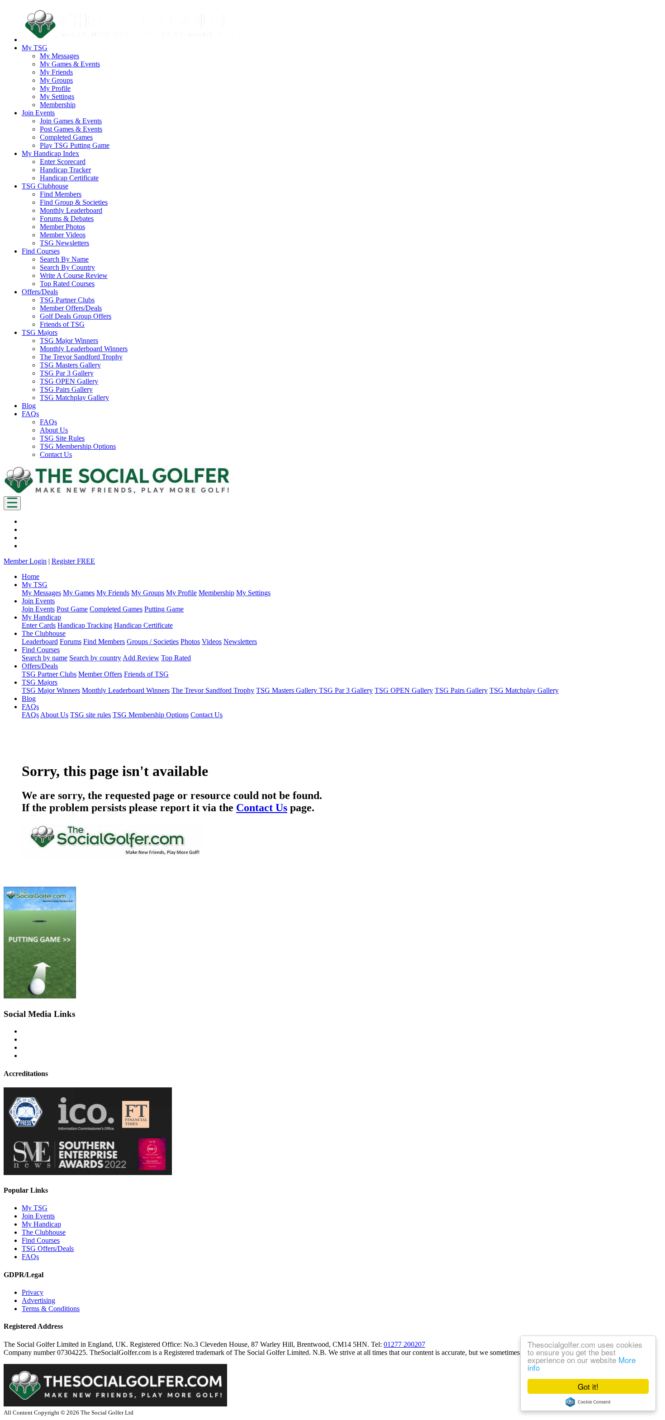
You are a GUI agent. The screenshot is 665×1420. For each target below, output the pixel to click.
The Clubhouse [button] (44, 633)
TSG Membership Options (78, 446)
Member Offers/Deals (71, 308)
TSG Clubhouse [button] (45, 186)
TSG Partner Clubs (67, 300)
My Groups (56, 80)
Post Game (72, 609)
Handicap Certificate (69, 178)
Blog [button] (29, 405)
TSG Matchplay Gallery (74, 397)
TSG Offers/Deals (48, 1248)
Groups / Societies (153, 641)
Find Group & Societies (74, 202)
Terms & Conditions (51, 1308)
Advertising (38, 1300)
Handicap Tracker (65, 170)
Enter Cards (39, 625)
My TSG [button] (35, 48)
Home (30, 576)
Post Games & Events (71, 129)
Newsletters (240, 641)
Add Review (141, 658)
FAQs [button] (30, 414)
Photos (190, 641)
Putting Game (164, 609)
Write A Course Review (74, 275)
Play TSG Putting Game (74, 145)
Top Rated (176, 658)
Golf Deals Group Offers (75, 316)
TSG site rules (90, 715)
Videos (212, 641)
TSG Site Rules (62, 438)
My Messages (59, 56)
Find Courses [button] (41, 251)
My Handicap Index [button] (50, 153)
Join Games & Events (71, 121)
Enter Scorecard (63, 161)
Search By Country (67, 267)
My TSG (35, 1208)
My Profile (55, 88)
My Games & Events (70, 64)
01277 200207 (404, 1344)
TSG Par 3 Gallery (67, 373)
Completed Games (66, 137)
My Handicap (41, 1224)
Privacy (32, 1292)
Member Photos (62, 226)
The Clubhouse (44, 1232)
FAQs (48, 422)
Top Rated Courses (67, 283)
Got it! (588, 1386)
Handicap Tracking (84, 625)
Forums (70, 641)
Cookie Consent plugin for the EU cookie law (588, 1402)
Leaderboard (40, 641)
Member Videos (63, 235)
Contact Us (56, 454)
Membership (58, 104)
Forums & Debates (67, 218)
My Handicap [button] (41, 617)
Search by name (44, 658)
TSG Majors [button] (39, 332)
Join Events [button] (38, 113)
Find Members (60, 194)
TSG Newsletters (64, 243)
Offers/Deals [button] (40, 292)
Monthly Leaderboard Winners (84, 349)
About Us (54, 430)
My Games (79, 593)
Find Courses (41, 1240)
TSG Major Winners (69, 340)
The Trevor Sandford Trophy (81, 357)
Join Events (38, 609)
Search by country (95, 658)
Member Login (25, 561)
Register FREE (73, 561)
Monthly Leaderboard (71, 210)
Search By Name (64, 259)
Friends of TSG (62, 324)
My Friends (56, 72)
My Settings (57, 96)
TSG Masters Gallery (70, 365)
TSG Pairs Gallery (66, 389)
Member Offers (100, 674)
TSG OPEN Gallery (69, 381)
